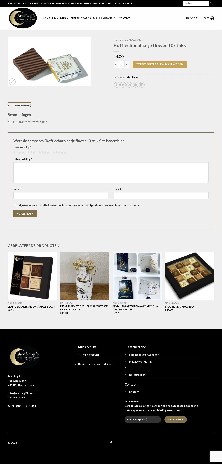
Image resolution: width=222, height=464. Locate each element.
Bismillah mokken (104, 18)
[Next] (214, 290)
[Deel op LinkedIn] (142, 85)
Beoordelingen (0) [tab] (19, 105)
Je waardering (22, 147)
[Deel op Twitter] (123, 85)
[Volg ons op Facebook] (111, 442)
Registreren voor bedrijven (95, 363)
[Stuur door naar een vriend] (129, 85)
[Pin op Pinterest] (135, 85)
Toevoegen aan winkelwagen (159, 64)
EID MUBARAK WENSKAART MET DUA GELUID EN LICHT (135, 308)
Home (46, 18)
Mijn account (91, 354)
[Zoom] (12, 81)
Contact (125, 18)
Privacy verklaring (140, 361)
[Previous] (8, 290)
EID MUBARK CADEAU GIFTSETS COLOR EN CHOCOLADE (84, 308)
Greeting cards (81, 18)
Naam (17, 189)
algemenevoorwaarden (144, 354)
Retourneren (137, 374)
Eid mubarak (60, 18)
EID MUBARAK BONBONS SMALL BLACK (31, 306)
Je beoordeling (22, 159)
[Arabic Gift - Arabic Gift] (22, 18)
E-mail (118, 189)
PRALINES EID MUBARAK (179, 306)
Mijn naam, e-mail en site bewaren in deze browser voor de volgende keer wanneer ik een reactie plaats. (79, 205)
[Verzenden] (211, 3)
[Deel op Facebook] (117, 85)
